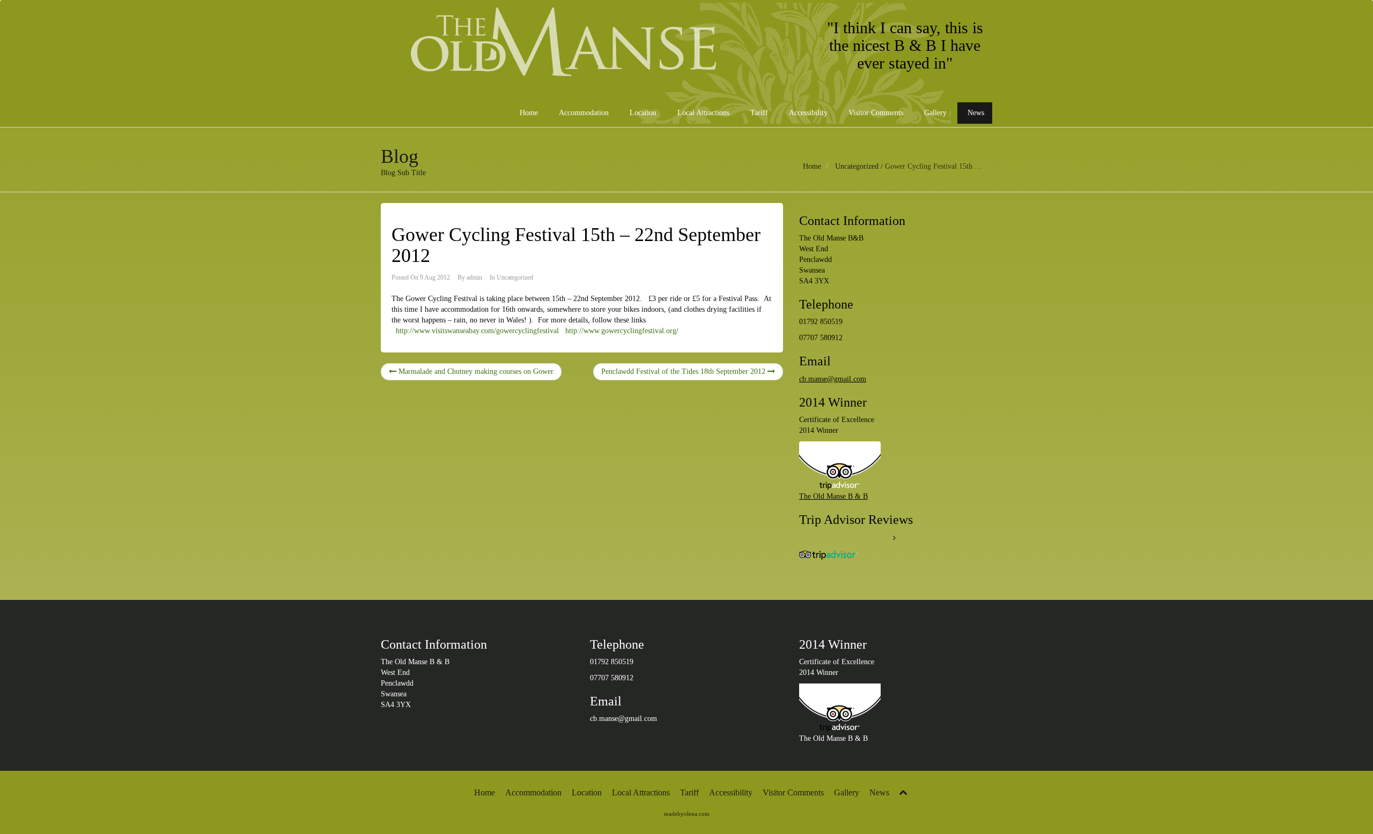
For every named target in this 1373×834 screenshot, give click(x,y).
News (974, 113)
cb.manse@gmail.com (832, 379)
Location (642, 113)
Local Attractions (702, 113)
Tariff (758, 113)
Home (528, 113)
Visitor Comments (874, 113)
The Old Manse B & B (833, 496)
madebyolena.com (687, 813)
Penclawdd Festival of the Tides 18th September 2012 (684, 371)
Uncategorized (857, 166)
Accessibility (807, 113)
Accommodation (583, 113)
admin (474, 277)
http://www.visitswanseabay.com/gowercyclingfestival (477, 331)
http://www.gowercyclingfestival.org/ (621, 331)
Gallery (934, 113)
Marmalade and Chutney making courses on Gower (474, 371)
